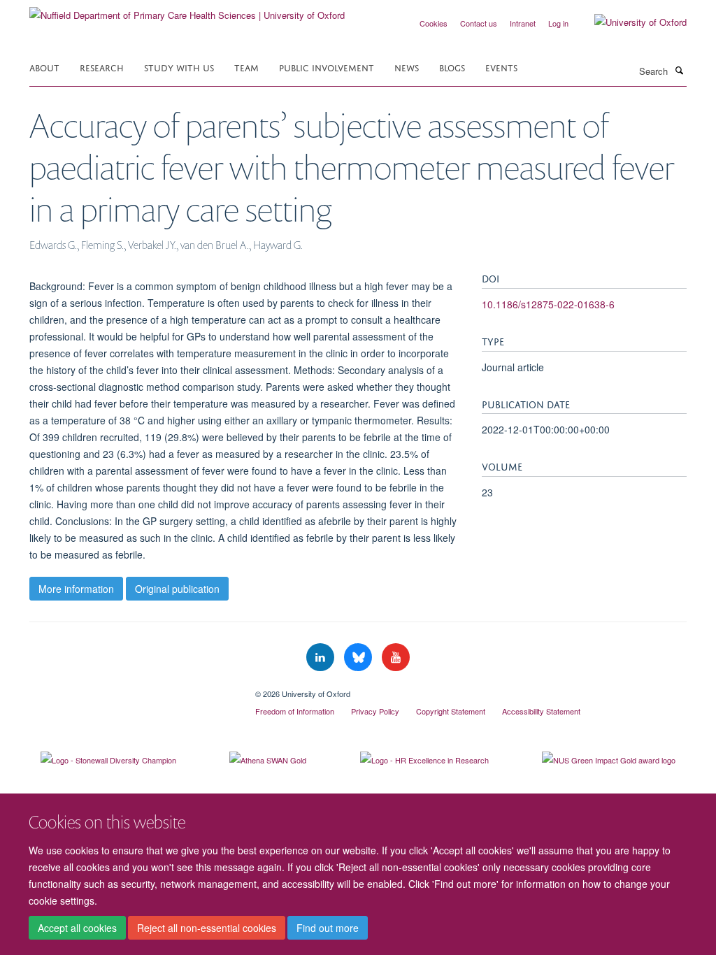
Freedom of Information (294, 711)
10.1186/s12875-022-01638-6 (548, 304)
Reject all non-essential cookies (206, 928)
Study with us (179, 66)
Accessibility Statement (541, 711)
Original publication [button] (177, 589)
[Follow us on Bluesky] (359, 657)
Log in (558, 23)
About (44, 66)
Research (102, 66)
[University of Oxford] (630, 22)
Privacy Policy (375, 711)
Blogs (452, 66)
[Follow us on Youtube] (396, 657)
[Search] (679, 70)
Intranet (523, 23)
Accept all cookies (77, 928)
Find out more (327, 928)
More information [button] (76, 589)
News (406, 66)
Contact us (478, 23)
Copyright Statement (450, 711)
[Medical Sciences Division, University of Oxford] (131, 688)
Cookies (434, 23)
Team (246, 66)
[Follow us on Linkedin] (321, 657)
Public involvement (326, 66)
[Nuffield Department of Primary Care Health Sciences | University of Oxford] (187, 10)
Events (501, 66)
